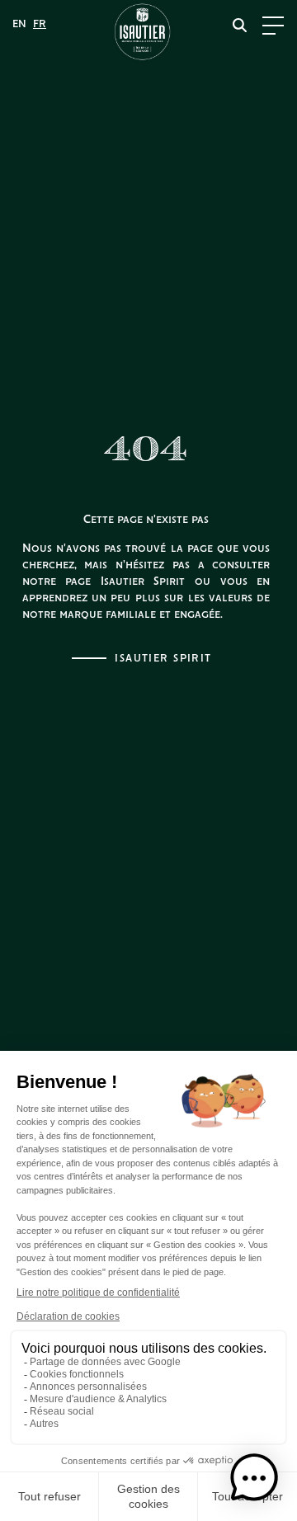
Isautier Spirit (163, 658)
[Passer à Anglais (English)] (19, 25)
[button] (254, 1478)
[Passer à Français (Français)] (40, 25)
